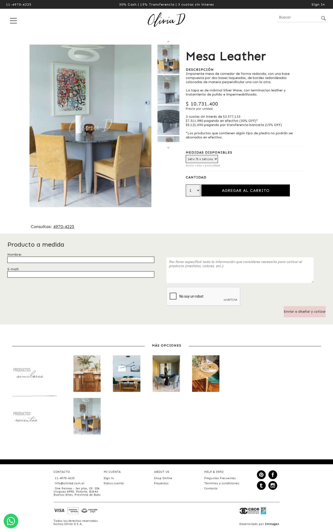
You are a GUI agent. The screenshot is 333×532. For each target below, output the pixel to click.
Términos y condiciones (221, 483)
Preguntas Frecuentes (220, 478)
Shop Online (163, 478)
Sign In (318, 4)
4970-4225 (63, 226)
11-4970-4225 (18, 4)
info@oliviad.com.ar (70, 483)
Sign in (109, 478)
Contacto (211, 488)
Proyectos (161, 483)
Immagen (272, 524)
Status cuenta (114, 483)
